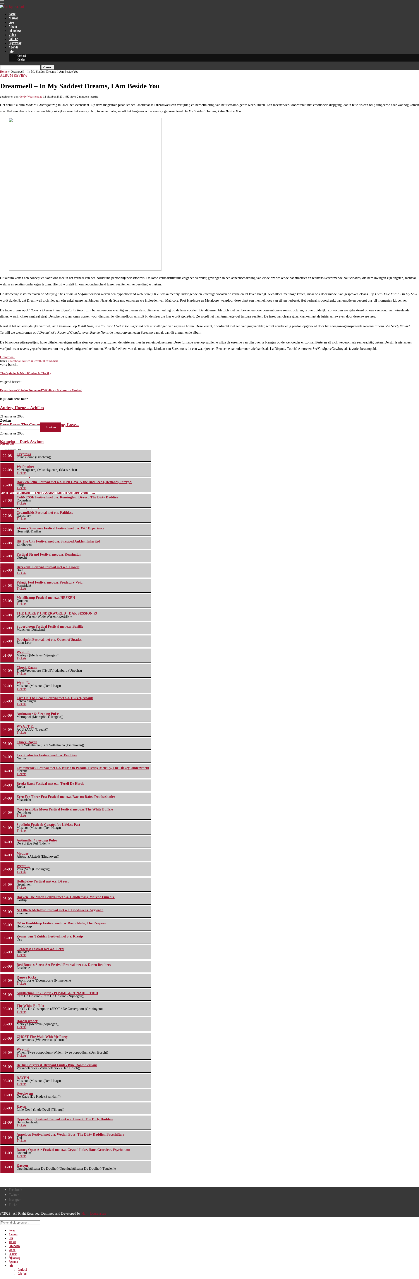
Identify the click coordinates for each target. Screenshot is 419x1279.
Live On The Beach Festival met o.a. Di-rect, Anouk (55, 698)
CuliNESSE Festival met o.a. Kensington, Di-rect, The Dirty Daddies (67, 497)
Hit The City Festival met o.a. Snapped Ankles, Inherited (58, 541)
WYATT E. (25, 726)
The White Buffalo (30, 1006)
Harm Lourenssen (93, 1213)
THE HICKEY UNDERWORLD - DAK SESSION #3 (57, 613)
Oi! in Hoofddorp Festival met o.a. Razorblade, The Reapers (61, 923)
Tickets (21, 473)
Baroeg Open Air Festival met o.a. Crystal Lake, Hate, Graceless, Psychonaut (73, 1150)
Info (11, 51)
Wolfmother (25, 467)
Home (12, 14)
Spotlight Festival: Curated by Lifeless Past (48, 824)
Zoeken (5, 420)
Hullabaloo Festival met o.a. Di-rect (43, 881)
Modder (23, 853)
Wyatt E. (23, 652)
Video (12, 35)
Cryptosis (24, 454)
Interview (15, 31)
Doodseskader (27, 1021)
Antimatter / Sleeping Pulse (37, 840)
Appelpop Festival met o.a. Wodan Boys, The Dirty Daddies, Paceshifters (70, 1134)
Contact (21, 56)
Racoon (22, 1165)
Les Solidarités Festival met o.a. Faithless (47, 755)
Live (11, 22)
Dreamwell (7, 357)
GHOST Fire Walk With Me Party (42, 1037)
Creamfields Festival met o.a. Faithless (45, 512)
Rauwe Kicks (26, 977)
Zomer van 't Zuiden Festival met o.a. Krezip (50, 936)
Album (13, 27)
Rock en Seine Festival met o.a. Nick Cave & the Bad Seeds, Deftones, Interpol (74, 482)
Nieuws (13, 18)
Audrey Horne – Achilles (22, 407)
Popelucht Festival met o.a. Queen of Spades (49, 639)
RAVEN (23, 1078)
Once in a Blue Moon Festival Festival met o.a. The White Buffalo (65, 809)
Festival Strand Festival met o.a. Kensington (49, 554)
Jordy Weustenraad (31, 96)
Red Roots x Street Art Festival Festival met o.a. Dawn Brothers (64, 965)
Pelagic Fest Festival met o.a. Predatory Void (49, 582)
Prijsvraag (15, 43)
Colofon (21, 59)
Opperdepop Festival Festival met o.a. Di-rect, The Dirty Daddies (65, 1119)
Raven (21, 1106)
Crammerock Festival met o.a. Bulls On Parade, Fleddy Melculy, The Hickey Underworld (83, 768)
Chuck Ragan (27, 667)
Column (13, 39)
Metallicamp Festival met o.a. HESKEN (46, 597)
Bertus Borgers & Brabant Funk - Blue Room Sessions (57, 1065)
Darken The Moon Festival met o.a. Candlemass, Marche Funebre (66, 897)
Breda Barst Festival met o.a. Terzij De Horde (50, 783)
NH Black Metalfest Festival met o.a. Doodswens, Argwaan (60, 910)
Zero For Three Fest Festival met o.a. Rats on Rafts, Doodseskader (66, 796)
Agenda (13, 47)
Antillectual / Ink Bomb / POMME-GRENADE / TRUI (57, 993)
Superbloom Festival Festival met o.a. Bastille (50, 626)
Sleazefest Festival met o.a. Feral (40, 949)
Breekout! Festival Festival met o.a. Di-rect (48, 567)
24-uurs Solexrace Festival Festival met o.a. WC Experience (60, 528)
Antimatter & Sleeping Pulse (38, 714)
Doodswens (25, 1093)
